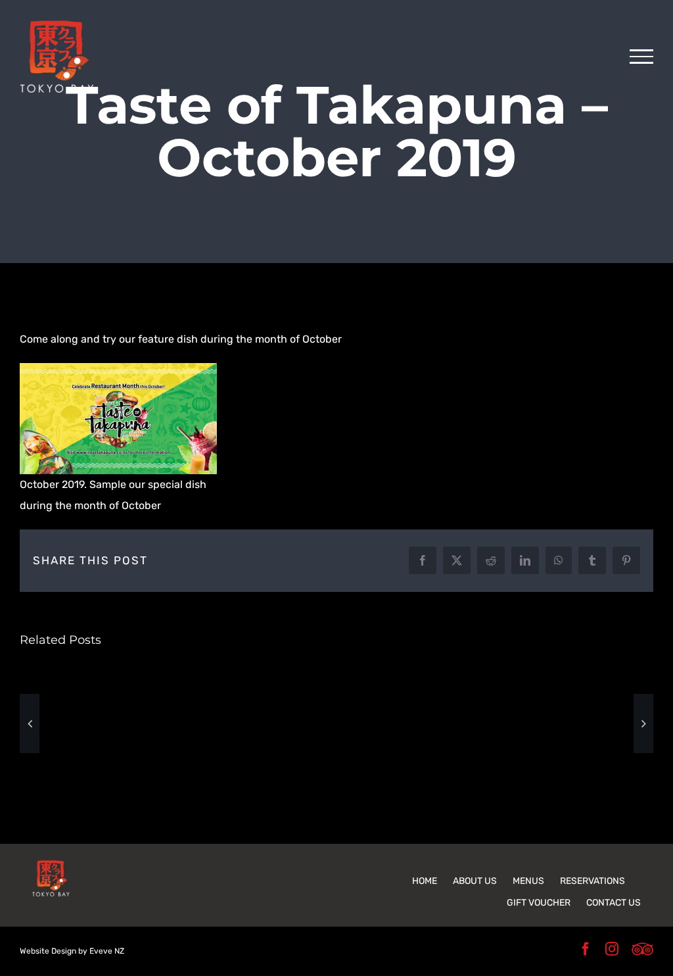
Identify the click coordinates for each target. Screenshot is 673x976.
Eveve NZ (106, 951)
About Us (475, 881)
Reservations (592, 881)
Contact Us (613, 902)
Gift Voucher (538, 902)
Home (424, 881)
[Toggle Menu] (641, 56)
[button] (29, 723)
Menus (528, 881)
